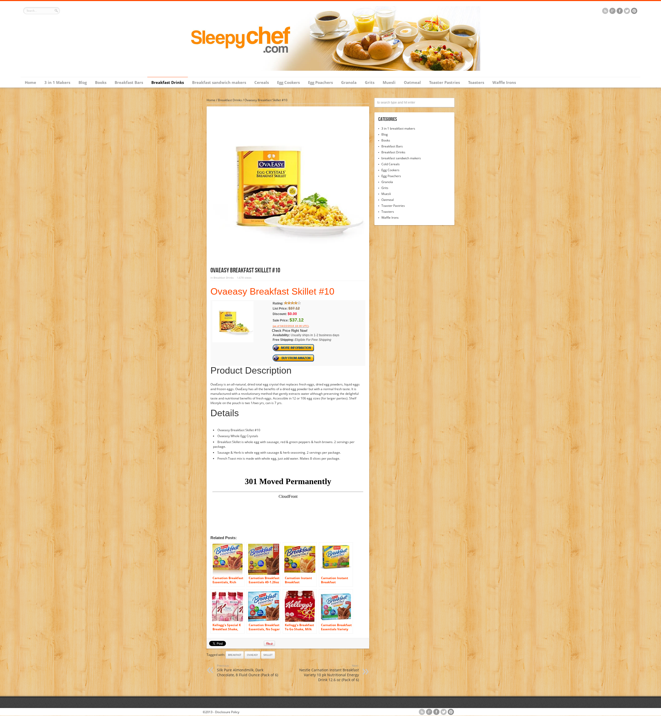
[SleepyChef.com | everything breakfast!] (330, 69)
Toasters (476, 82)
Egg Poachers (320, 82)
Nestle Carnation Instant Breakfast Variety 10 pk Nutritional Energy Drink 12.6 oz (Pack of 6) (329, 673)
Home (30, 82)
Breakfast (234, 655)
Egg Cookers (288, 82)
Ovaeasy (252, 655)
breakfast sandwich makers (401, 158)
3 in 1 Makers (57, 82)
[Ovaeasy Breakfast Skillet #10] (233, 341)
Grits (369, 82)
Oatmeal (412, 82)
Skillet (268, 655)
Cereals (261, 82)
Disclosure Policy (227, 712)
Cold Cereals (390, 164)
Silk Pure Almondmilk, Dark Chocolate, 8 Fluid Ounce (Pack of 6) (247, 670)
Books (100, 82)
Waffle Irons (504, 82)
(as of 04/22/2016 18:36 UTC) (291, 326)
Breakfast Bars (129, 82)
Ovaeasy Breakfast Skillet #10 (272, 291)
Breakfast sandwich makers (219, 82)
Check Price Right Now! (290, 331)
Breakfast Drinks (167, 82)
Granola (349, 82)
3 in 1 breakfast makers (398, 128)
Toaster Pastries (444, 82)
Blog (82, 82)
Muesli (389, 82)
